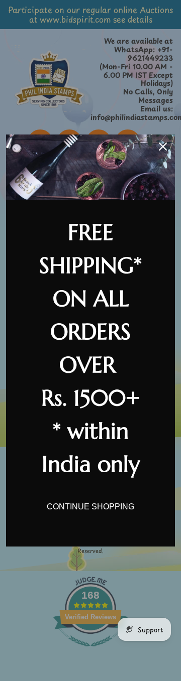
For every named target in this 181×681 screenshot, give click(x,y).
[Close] (163, 146)
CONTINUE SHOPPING (90, 506)
